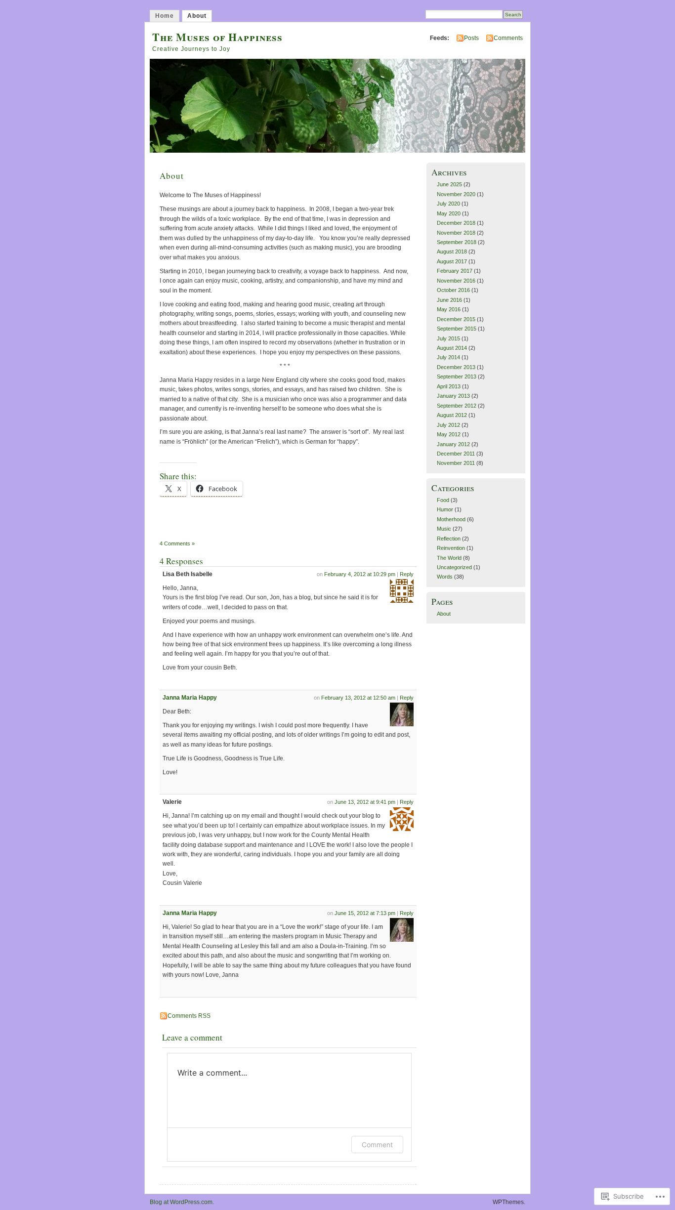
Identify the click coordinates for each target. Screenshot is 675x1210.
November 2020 (456, 194)
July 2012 (448, 425)
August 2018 (452, 251)
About (197, 15)
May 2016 (449, 309)
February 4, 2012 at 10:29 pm (359, 574)
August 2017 (452, 261)
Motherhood (451, 519)
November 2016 (456, 281)
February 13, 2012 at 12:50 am (358, 698)
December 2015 (456, 319)
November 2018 (456, 233)
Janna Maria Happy (190, 697)
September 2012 (456, 406)
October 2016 (453, 290)
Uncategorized (454, 567)
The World (449, 558)
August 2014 (452, 348)
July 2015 (448, 338)
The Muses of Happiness (217, 36)
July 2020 (448, 204)
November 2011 (456, 463)
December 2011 (456, 454)
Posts (471, 38)
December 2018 (456, 223)
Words (445, 577)
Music (444, 529)
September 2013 (456, 376)
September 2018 (456, 242)
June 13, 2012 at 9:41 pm (365, 802)
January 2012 (453, 444)
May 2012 (449, 434)
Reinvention (451, 548)
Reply (407, 574)
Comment (377, 1144)
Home (164, 15)
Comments (508, 38)
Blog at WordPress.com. (182, 1202)
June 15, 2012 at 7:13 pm (365, 913)
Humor (445, 509)
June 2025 (449, 184)
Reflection (449, 539)
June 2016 (449, 300)
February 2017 (454, 271)
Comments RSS (189, 1015)
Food (443, 500)
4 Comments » (177, 543)
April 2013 (449, 386)
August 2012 (452, 415)
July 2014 (448, 357)
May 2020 (449, 213)
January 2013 (453, 396)
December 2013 (456, 367)
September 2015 (456, 329)
